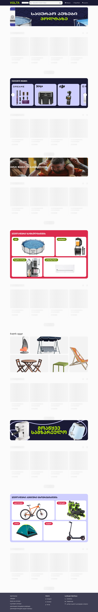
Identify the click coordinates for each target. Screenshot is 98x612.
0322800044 (69, 598)
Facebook (49, 601)
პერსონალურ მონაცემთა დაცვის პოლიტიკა (21, 608)
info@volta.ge (70, 601)
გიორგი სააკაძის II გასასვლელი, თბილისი (77, 604)
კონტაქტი (12, 598)
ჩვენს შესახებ (13, 596)
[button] (68, 3)
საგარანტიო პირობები (15, 603)
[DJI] (68, 95)
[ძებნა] (60, 3)
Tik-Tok (48, 604)
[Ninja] (46, 95)
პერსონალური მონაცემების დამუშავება (20, 606)
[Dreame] (23, 95)
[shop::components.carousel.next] (85, 95)
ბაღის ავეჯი (16, 333)
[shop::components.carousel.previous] (13, 95)
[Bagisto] (14, 3)
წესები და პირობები (15, 601)
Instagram (49, 599)
